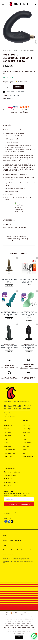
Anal (16, 50)
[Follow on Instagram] (8, 521)
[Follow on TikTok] (12, 521)
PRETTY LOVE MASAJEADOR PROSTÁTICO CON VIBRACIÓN (9, 346)
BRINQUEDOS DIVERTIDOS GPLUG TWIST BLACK (29, 346)
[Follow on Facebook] (5, 521)
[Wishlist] (35, 42)
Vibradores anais (27, 50)
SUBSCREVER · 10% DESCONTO (19, 504)
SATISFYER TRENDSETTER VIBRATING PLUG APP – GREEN (29, 314)
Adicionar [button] (9, 285)
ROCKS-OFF (10, 98)
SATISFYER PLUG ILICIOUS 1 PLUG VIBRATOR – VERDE (9, 313)
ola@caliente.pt (9, 415)
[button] (2, 3)
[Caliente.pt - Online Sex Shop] (19, 4)
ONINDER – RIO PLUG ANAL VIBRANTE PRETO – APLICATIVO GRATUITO (28, 281)
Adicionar (18, 87)
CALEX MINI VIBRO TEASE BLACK (9, 280)
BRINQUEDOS (7, 50)
